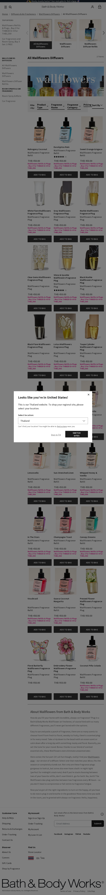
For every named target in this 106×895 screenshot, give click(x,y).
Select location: (26, 415)
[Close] (88, 394)
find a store (62, 426)
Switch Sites (76, 434)
